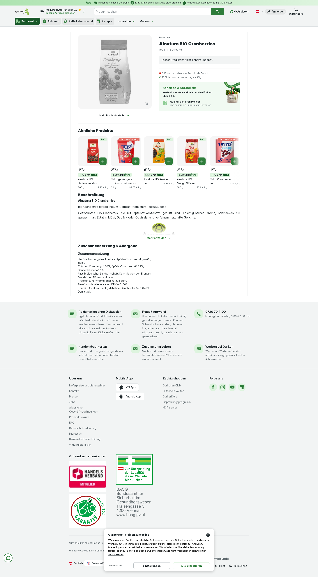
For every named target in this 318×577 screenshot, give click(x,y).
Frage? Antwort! (154, 311)
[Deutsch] (259, 11)
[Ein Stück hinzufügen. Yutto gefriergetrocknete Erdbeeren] (135, 161)
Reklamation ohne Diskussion (100, 311)
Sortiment (27, 21)
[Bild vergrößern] (146, 103)
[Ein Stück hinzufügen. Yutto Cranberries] (235, 161)
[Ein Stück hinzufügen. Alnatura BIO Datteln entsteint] (103, 161)
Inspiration (124, 21)
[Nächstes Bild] (232, 151)
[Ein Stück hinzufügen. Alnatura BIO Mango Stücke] (202, 161)
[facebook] (213, 387)
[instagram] (222, 387)
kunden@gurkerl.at (93, 346)
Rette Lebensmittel (81, 21)
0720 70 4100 (215, 311)
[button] (275, 12)
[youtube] (232, 387)
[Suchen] (217, 11)
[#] (134, 469)
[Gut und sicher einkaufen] (87, 511)
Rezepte (107, 21)
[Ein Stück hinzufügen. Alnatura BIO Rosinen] (169, 161)
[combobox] (152, 11)
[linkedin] (241, 387)
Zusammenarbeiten (156, 346)
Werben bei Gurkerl (219, 346)
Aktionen (53, 21)
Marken (145, 21)
